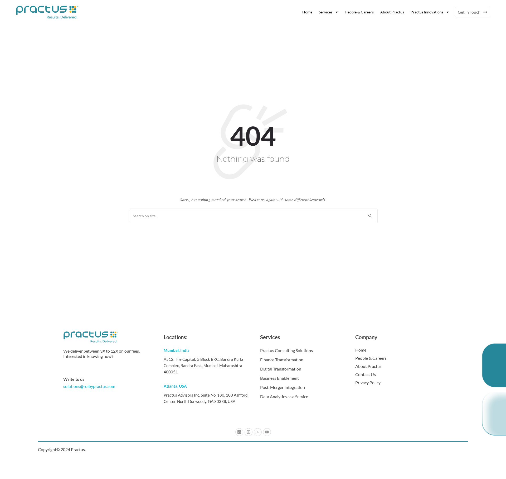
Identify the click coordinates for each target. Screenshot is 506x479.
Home (307, 12)
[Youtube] (267, 432)
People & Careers (359, 12)
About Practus (392, 12)
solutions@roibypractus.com (89, 386)
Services (325, 12)
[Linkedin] (239, 432)
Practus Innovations (427, 12)
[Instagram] (248, 432)
